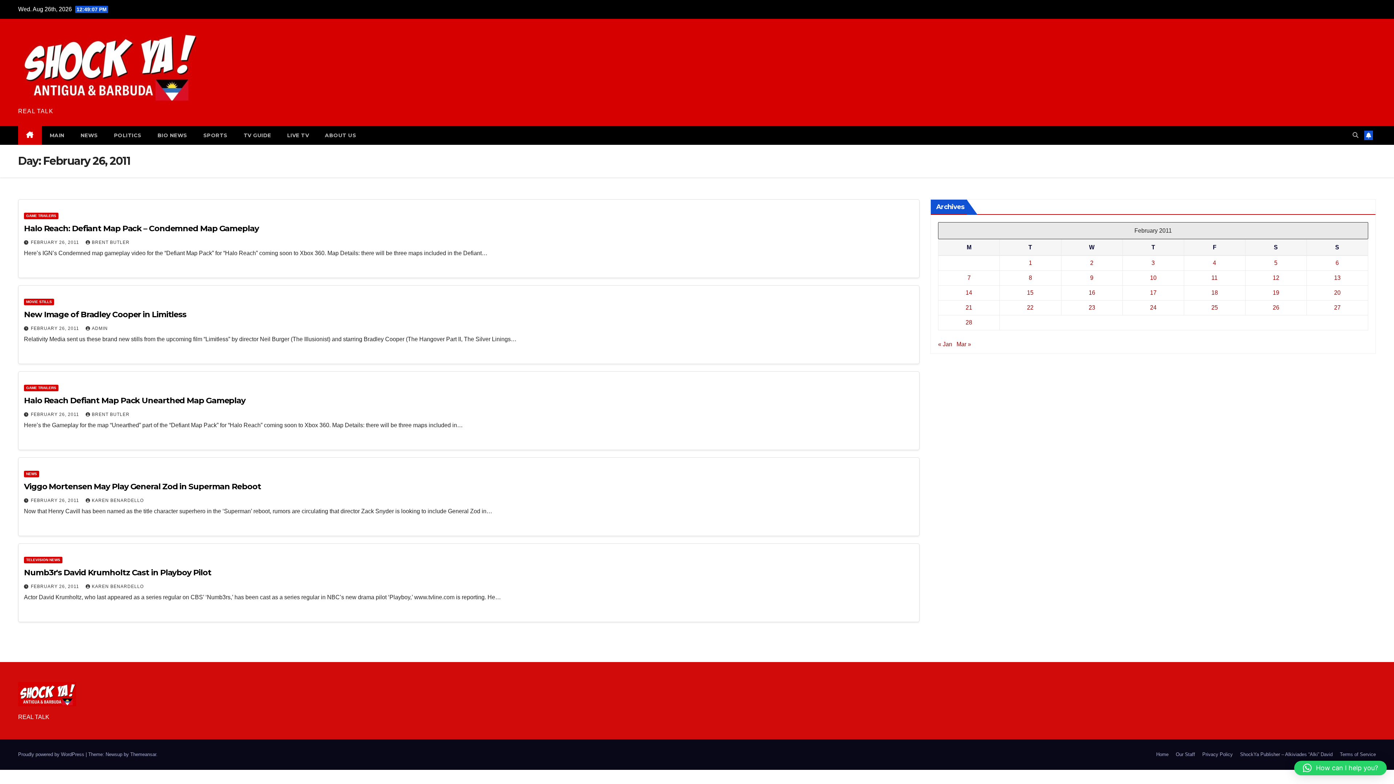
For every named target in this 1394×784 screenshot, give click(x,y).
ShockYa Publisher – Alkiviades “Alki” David (1286, 754)
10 (1153, 278)
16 (1092, 293)
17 (1153, 293)
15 (1030, 293)
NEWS (89, 135)
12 (1276, 278)
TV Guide (257, 135)
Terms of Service (1358, 754)
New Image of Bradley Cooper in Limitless (105, 314)
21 (969, 308)
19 (1276, 293)
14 (969, 293)
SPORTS (215, 135)
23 (1092, 308)
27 (1337, 308)
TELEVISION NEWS (43, 560)
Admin (100, 328)
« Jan (945, 344)
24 (1153, 308)
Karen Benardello (118, 500)
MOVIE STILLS (39, 302)
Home (1162, 754)
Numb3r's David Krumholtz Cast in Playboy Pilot (117, 572)
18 (1214, 293)
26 (1276, 308)
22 (1030, 308)
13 (1337, 278)
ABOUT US (340, 135)
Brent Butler (111, 242)
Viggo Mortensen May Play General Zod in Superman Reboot (142, 486)
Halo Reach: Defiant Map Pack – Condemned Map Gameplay (141, 228)
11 (1214, 278)
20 (1337, 293)
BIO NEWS (172, 135)
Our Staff (1185, 754)
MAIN (57, 135)
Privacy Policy (1217, 754)
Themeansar (143, 754)
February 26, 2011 (56, 242)
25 (1214, 308)
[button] (1355, 135)
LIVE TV (298, 135)
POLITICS (128, 135)
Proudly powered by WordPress (52, 754)
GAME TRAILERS (41, 216)
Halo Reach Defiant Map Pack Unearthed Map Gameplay (134, 400)
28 (969, 322)
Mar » (964, 344)
